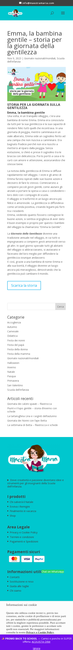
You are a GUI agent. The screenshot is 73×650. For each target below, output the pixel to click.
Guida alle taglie (19, 586)
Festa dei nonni (16, 340)
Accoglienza (14, 322)
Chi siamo (15, 590)
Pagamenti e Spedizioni (24, 541)
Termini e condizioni (22, 537)
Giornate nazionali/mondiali (39, 58)
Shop (13, 515)
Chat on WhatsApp (52, 571)
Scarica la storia (24, 285)
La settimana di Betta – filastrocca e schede (32, 425)
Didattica (12, 335)
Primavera (13, 380)
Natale (11, 371)
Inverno (11, 367)
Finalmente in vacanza (23, 511)
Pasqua (11, 376)
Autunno (12, 327)
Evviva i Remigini (20, 506)
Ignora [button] (36, 648)
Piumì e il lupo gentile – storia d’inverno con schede (32, 410)
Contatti (14, 577)
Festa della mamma (18, 353)
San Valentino (15, 385)
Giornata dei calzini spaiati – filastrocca (29, 403)
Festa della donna (17, 349)
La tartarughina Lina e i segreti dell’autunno (32, 416)
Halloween (13, 363)
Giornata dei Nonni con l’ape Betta (27, 420)
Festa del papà (15, 345)
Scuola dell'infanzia (18, 389)
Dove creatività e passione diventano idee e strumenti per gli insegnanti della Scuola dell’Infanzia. (35, 483)
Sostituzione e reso (21, 581)
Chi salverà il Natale (21, 502)
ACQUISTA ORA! (41, 641)
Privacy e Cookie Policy (24, 532)
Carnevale (13, 331)
